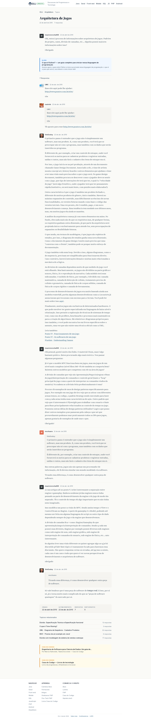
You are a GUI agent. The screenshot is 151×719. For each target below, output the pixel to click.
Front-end (32, 692)
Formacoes (46, 690)
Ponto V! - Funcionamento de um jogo (62, 333)
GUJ (41, 12)
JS (109, 4)
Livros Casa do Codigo (50, 701)
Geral (83, 4)
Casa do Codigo (68, 695)
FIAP (64, 692)
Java (77, 4)
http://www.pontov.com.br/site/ (59, 91)
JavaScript (32, 701)
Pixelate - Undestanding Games (59, 340)
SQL (104, 4)
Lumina (65, 690)
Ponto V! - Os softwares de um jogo (60, 337)
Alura (64, 687)
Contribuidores (83, 716)
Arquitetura (49, 12)
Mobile (98, 4)
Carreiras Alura (47, 687)
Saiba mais (74, 716)
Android (119, 4)
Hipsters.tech (67, 698)
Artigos (44, 692)
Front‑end (90, 4)
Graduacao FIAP (47, 695)
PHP (112, 4)
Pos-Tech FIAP (47, 698)
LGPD (91, 716)
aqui (61, 301)
